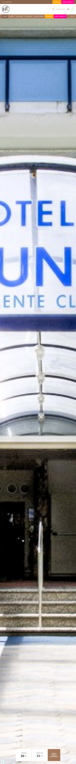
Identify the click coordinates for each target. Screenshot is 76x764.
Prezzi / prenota (67, 2)
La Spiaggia (28, 16)
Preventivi (56, 2)
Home (5, 16)
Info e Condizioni (7, 2)
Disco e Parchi (39, 16)
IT (73, 16)
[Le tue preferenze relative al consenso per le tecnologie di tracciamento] (2, 761)
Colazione (19, 16)
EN (71, 16)
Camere (11, 16)
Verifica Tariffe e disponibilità (54, 755)
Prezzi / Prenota (60, 16)
